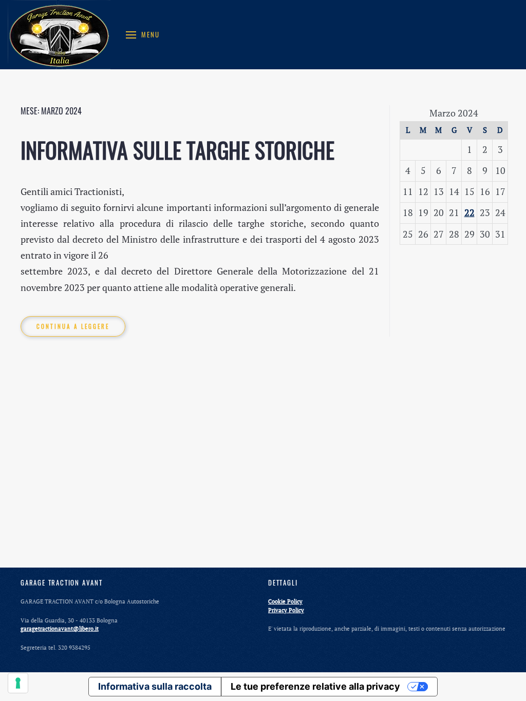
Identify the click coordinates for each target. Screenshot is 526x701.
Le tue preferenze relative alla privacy (315, 686)
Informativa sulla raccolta (155, 686)
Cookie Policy (285, 601)
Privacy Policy (286, 610)
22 (469, 212)
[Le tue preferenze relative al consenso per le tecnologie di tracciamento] (18, 683)
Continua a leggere (72, 326)
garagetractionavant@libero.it (60, 628)
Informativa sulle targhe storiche (177, 150)
